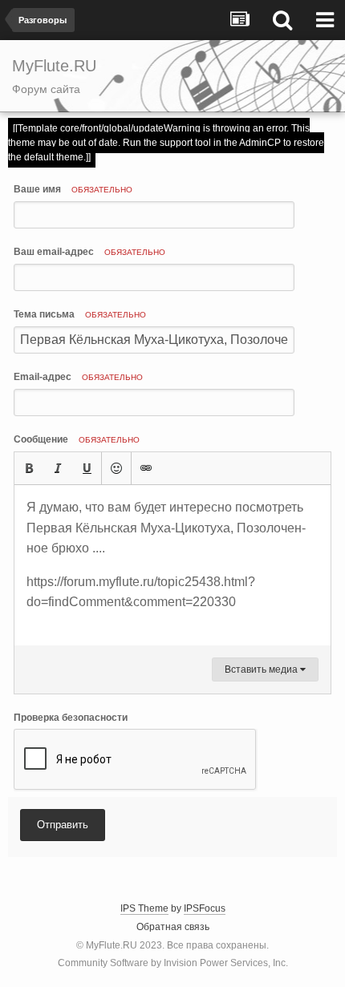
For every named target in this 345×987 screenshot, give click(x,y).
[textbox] (172, 565)
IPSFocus (204, 908)
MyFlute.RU (111, 945)
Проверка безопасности (71, 717)
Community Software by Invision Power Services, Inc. (173, 963)
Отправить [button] (62, 825)
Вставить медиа (262, 669)
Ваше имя (73, 189)
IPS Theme (144, 908)
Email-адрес (78, 376)
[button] (28, 468)
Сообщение (77, 439)
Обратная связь (172, 926)
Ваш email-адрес (89, 251)
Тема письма (80, 314)
